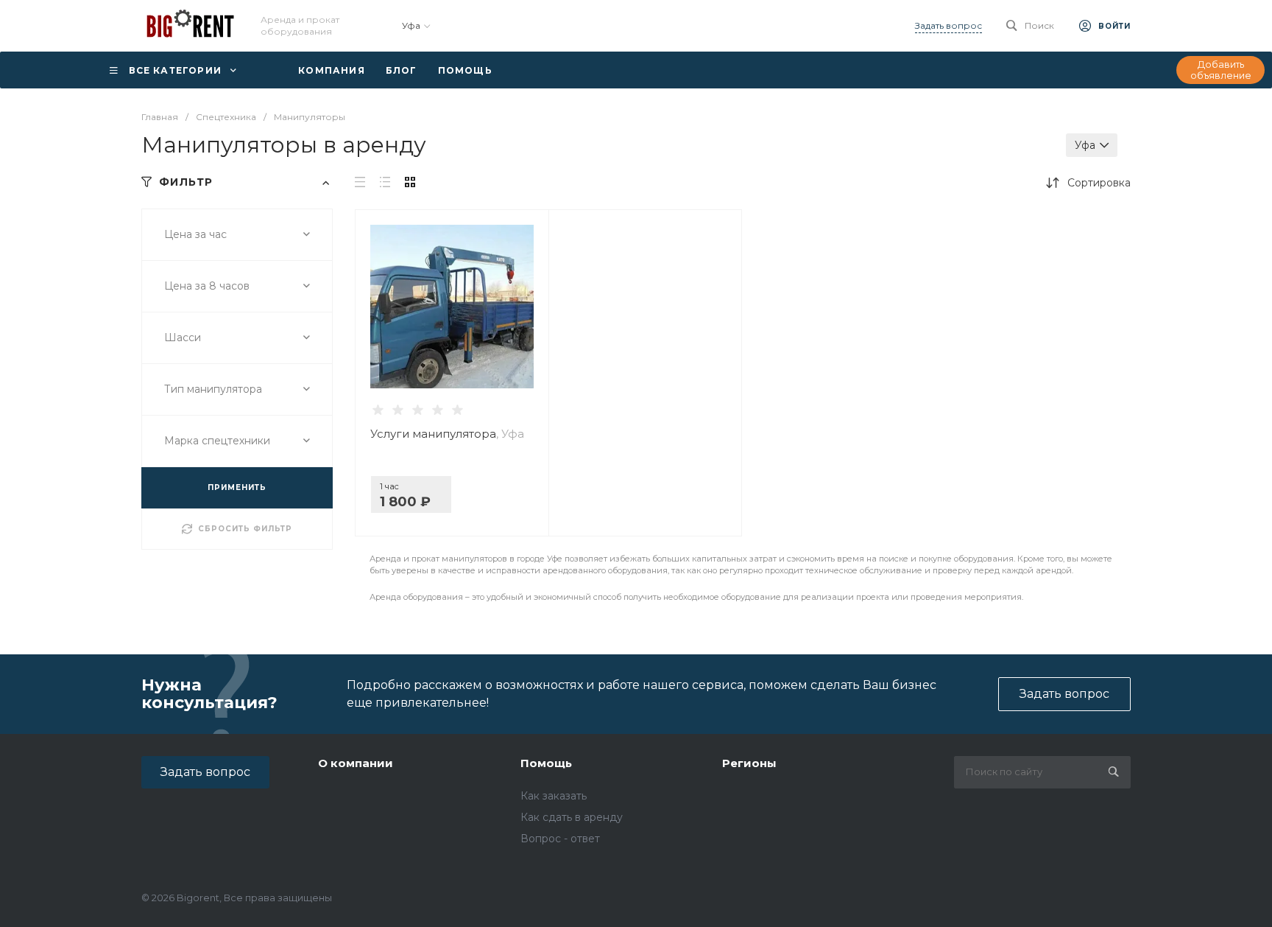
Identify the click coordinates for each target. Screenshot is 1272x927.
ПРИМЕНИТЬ (237, 487)
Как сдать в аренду (571, 817)
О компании (355, 763)
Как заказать (553, 795)
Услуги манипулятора (447, 434)
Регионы (749, 763)
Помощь (546, 763)
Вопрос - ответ (560, 838)
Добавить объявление (1220, 70)
